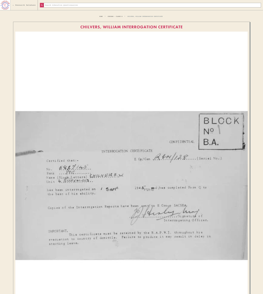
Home (101, 16)
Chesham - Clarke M (115, 16)
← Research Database (24, 5)
